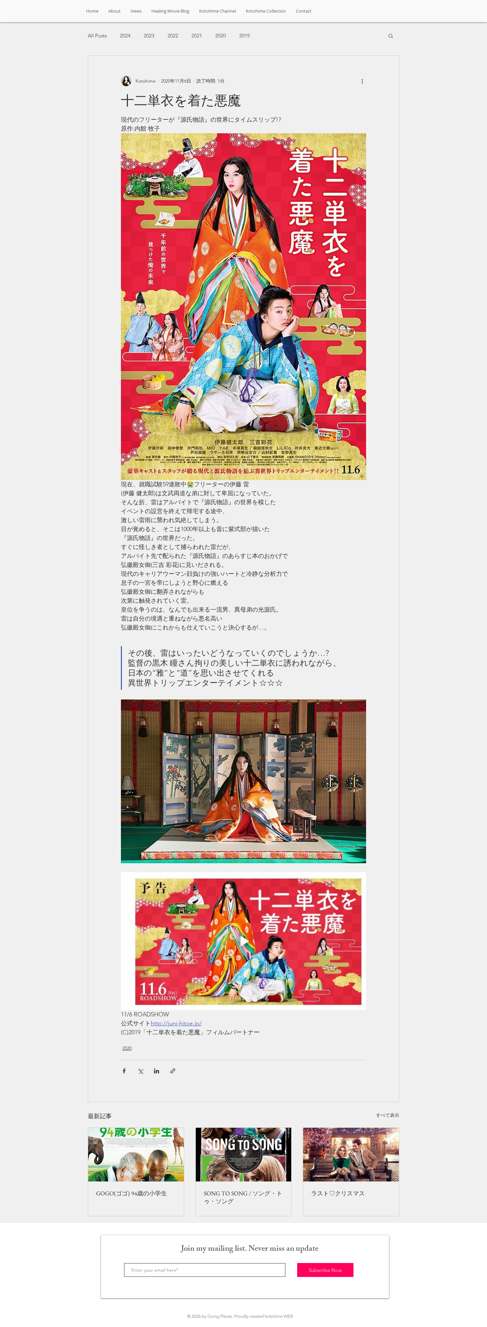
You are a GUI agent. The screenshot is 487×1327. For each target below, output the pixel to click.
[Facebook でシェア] (124, 1071)
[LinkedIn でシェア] (156, 1071)
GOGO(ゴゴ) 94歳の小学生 (131, 1193)
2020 (220, 35)
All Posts (97, 35)
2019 (244, 35)
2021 (196, 35)
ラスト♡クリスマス (338, 1193)
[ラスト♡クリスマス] (351, 1154)
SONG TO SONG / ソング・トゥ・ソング (243, 1197)
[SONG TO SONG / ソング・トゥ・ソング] (244, 1154)
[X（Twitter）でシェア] (140, 1071)
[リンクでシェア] (173, 1071)
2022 (173, 35)
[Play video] (243, 941)
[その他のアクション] (362, 81)
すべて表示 (387, 1115)
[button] (391, 35)
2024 (125, 35)
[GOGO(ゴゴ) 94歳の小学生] (136, 1154)
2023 (149, 35)
